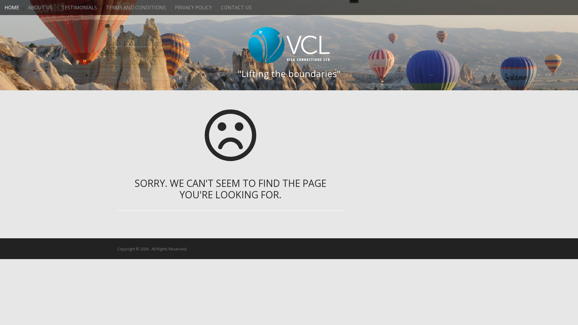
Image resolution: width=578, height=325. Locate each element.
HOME (12, 7)
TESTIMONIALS (79, 7)
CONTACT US (236, 7)
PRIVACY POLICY (193, 7)
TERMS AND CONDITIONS (136, 7)
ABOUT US (40, 7)
